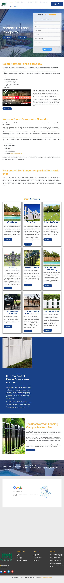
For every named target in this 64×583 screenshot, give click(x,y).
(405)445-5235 (5, 565)
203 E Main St (4, 567)
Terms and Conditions (22, 560)
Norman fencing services (16, 153)
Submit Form (47, 49)
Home (18, 554)
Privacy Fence (37, 560)
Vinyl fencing (27, 225)
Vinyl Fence (36, 555)
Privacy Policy (20, 558)
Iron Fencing (36, 558)
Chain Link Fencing (38, 557)
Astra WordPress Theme (46, 577)
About (18, 555)
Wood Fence (36, 554)
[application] (25, 2)
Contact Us (19, 557)
